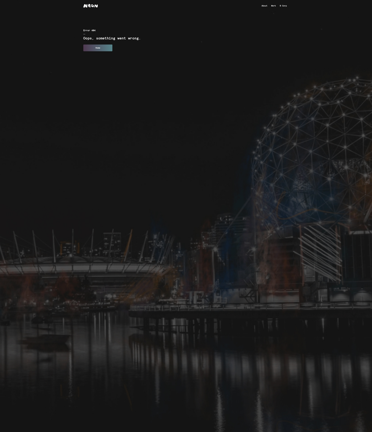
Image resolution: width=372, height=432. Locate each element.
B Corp (283, 6)
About (264, 6)
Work (273, 6)
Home (98, 48)
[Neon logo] (90, 6)
